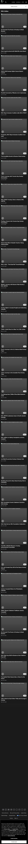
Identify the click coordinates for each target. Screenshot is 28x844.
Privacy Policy (7, 829)
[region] (14, 832)
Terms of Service (11, 835)
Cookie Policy (15, 829)
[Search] (6, 2)
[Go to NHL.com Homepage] (2, 2)
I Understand (14, 841)
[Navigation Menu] (26, 2)
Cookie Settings (12, 830)
